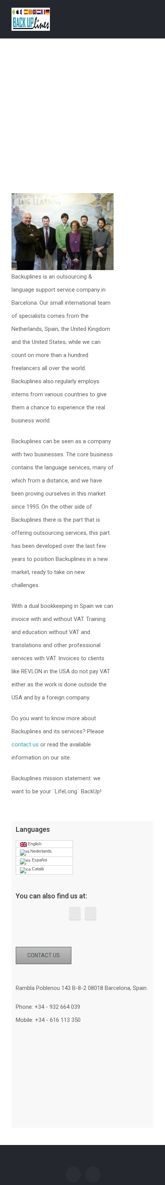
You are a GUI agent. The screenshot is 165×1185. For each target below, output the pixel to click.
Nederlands (40, 851)
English (34, 843)
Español (39, 860)
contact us (25, 744)
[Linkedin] (90, 913)
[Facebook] (75, 913)
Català (37, 868)
